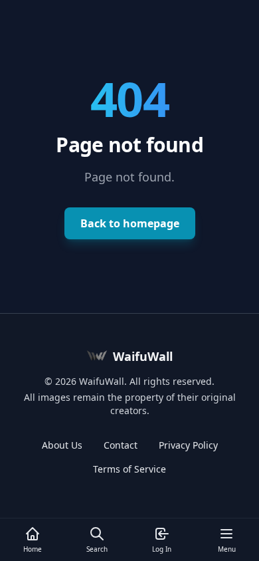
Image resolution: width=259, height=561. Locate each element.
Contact (120, 445)
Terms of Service (129, 469)
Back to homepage (129, 223)
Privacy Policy (188, 445)
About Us (62, 445)
